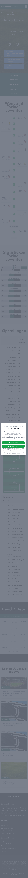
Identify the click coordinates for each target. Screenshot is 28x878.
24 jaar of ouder (13, 442)
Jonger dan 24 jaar (13, 446)
